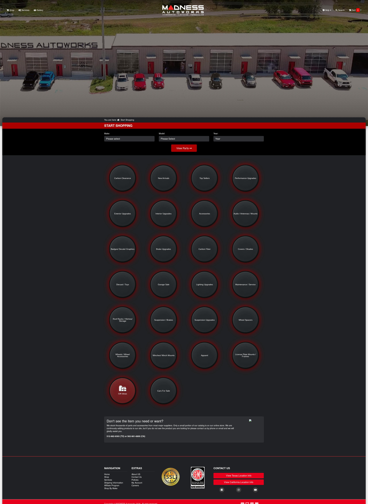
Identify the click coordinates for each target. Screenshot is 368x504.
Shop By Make (110, 488)
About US (136, 474)
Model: (162, 133)
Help (327, 10)
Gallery (39, 10)
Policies (135, 479)
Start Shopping (127, 119)
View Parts (182, 148)
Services (25, 10)
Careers (135, 485)
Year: (215, 133)
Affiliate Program (111, 485)
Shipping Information (113, 482)
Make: (107, 133)
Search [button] (341, 10)
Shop (11, 10)
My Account (137, 482)
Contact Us (137, 476)
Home (107, 474)
